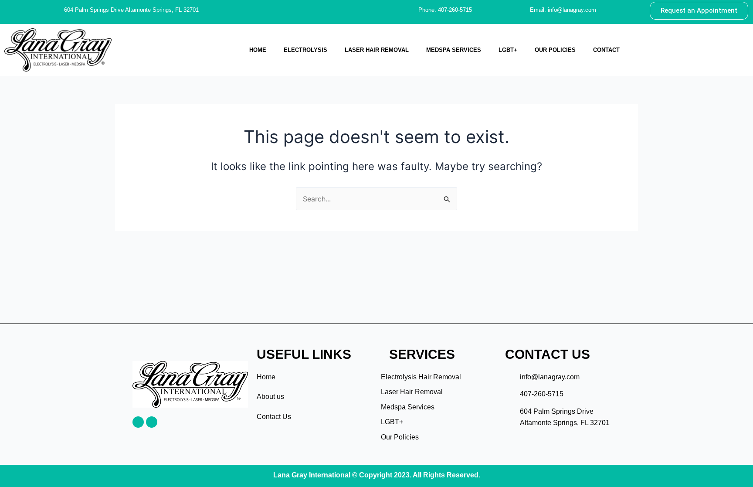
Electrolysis (305, 50)
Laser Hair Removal (377, 50)
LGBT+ (508, 50)
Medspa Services (453, 50)
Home (257, 50)
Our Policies (555, 50)
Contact (606, 50)
